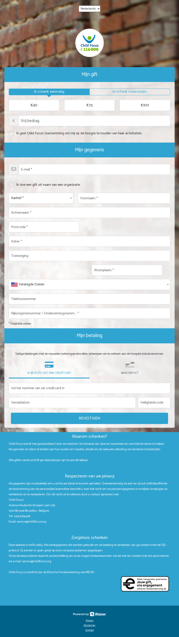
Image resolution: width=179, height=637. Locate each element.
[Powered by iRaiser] (89, 614)
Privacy (89, 620)
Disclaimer (89, 625)
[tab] (49, 92)
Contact (89, 630)
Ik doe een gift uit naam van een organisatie (48, 185)
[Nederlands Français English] (89, 8)
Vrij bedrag (13, 121)
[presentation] (49, 92)
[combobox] (41, 198)
